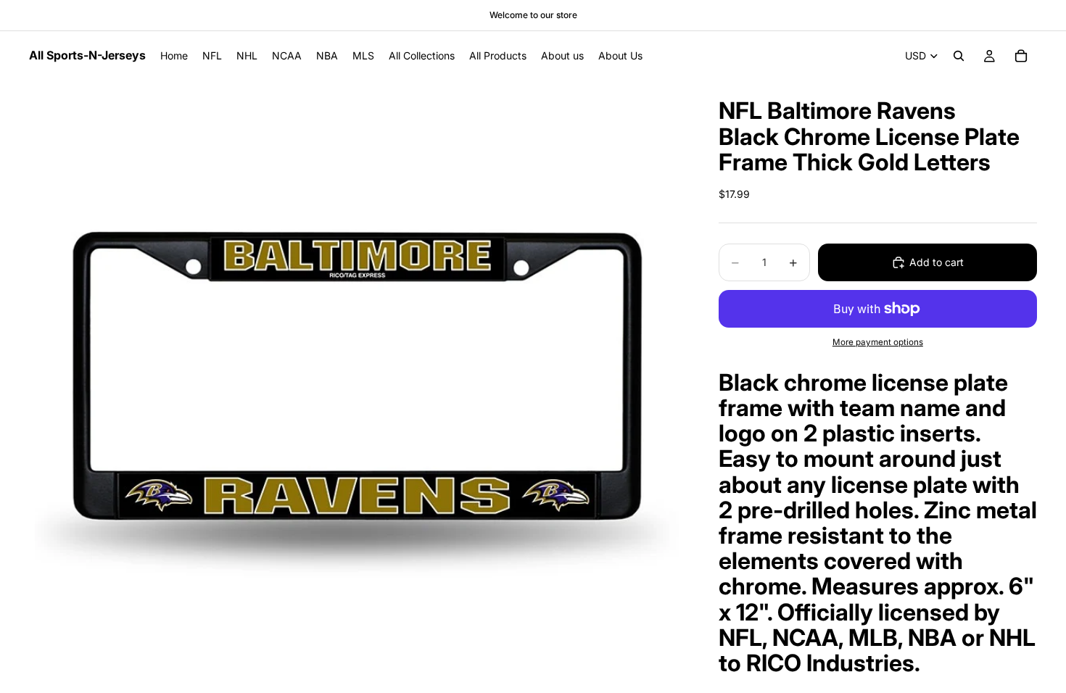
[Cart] (1021, 56)
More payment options (877, 342)
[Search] (959, 56)
